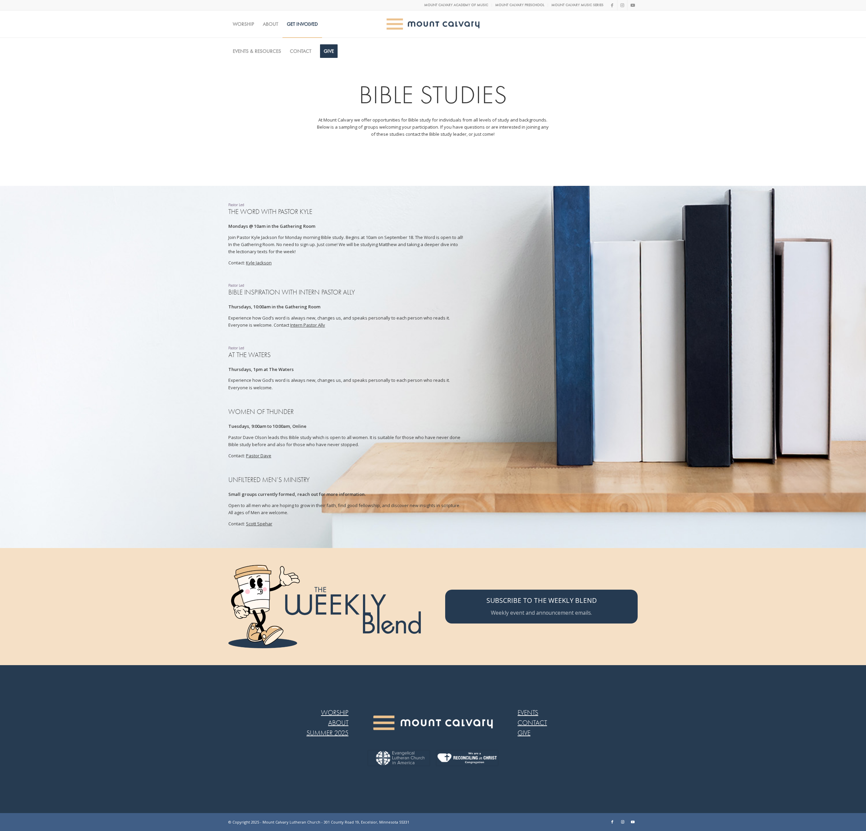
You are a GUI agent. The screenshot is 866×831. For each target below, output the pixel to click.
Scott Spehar (259, 524)
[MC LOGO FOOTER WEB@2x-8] (433, 723)
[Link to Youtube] (633, 5)
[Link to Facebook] (612, 5)
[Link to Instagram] (622, 5)
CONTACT (532, 723)
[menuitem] (456, 5)
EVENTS (528, 713)
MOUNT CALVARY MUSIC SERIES (577, 5)
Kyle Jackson (259, 263)
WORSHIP (334, 713)
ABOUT (338, 723)
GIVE (524, 733)
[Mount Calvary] (433, 24)
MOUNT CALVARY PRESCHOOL (519, 5)
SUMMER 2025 (327, 733)
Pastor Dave (258, 456)
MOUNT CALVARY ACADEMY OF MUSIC (456, 5)
